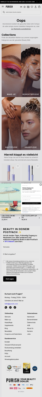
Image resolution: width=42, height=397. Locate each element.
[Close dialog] (40, 184)
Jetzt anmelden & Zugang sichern (31, 203)
